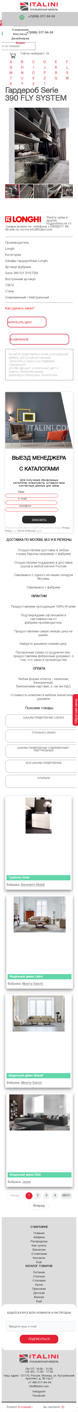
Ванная (39, 1297)
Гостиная (39, 1272)
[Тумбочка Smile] (38, 834)
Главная (39, 1233)
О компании (20, 29)
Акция (20, 42)
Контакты (20, 34)
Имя (21, 492)
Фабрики (39, 1237)
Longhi (10, 249)
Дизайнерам (20, 38)
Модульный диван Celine (26, 976)
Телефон (24, 506)
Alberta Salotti (32, 984)
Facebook (39, 1396)
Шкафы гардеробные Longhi (26, 261)
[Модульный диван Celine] (40, 933)
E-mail (22, 498)
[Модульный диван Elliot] (40, 1131)
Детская (39, 1293)
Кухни (39, 1285)
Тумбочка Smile (19, 877)
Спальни (39, 1276)
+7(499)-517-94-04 (41, 16)
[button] (9, 145)
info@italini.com (41, 229)
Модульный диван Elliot (25, 1175)
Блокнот (12, 1407)
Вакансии (39, 1250)
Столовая (39, 1281)
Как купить (39, 1246)
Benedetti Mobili (33, 885)
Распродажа (39, 1241)
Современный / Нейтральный (27, 297)
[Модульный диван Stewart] (38, 1032)
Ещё (39, 1262)
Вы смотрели (51, 1407)
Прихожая (39, 1289)
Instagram (39, 1391)
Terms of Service (26, 531)
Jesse (26, 1182)
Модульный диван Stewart (26, 1075)
